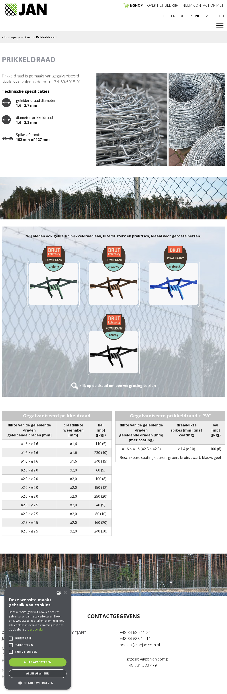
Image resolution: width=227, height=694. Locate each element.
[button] (38, 683)
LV (206, 16)
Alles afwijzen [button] (37, 673)
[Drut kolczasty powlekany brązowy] (114, 276)
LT (213, 16)
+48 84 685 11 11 (135, 638)
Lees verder (35, 629)
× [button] (65, 592)
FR (190, 16)
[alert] (37, 638)
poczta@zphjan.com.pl (139, 644)
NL (197, 16)
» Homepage (11, 37)
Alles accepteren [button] (37, 662)
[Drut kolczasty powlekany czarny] (114, 344)
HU (221, 16)
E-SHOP (136, 5)
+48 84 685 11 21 (135, 632)
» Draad (26, 37)
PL (165, 16)
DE (181, 16)
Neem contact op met (202, 5)
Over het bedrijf (162, 5)
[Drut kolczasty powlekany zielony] (53, 276)
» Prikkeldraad (45, 37)
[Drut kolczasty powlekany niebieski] (174, 276)
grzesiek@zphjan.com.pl (148, 659)
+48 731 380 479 (142, 665)
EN (173, 16)
